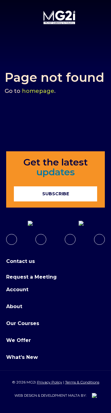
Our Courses (22, 323)
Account (17, 289)
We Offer (18, 340)
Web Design (25, 395)
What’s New (22, 357)
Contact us (20, 261)
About (14, 306)
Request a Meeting (31, 277)
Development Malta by (63, 395)
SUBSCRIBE (55, 194)
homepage (38, 91)
